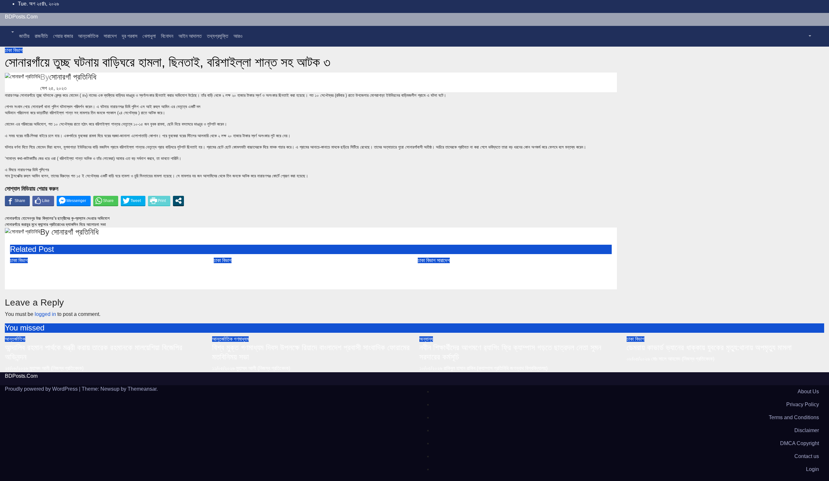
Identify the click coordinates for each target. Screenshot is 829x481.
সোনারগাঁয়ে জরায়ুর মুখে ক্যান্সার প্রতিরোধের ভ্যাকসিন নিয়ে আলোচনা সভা (55, 224)
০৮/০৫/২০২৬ (639, 359)
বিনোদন (167, 36)
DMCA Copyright (799, 443)
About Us (808, 391)
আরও (238, 36)
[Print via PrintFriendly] (159, 201)
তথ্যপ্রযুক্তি (217, 36)
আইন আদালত (190, 36)
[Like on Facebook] (43, 201)
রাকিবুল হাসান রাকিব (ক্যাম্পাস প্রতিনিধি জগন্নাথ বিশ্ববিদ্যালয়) (496, 368)
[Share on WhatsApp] (105, 201)
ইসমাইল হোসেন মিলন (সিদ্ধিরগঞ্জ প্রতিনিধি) (483, 280)
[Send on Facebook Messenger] (74, 201)
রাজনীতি (41, 36)
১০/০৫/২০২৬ (431, 368)
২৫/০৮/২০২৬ (17, 368)
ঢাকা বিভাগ (14, 50)
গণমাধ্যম (241, 339)
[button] (12, 32)
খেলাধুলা (149, 36)
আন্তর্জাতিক (88, 36)
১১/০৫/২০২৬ (224, 368)
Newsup (109, 389)
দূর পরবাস (129, 36)
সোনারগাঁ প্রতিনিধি (72, 77)
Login (812, 469)
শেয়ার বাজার (63, 36)
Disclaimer (806, 430)
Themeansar (142, 389)
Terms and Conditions (794, 417)
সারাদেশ (110, 36)
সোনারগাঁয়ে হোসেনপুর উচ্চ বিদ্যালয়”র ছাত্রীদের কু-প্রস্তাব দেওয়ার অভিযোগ (57, 218)
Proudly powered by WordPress (42, 389)
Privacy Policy (802, 404)
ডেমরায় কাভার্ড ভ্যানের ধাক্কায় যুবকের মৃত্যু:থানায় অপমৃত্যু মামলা (92, 268)
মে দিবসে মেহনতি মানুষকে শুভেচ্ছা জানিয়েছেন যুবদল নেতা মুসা (495, 268)
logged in (45, 314)
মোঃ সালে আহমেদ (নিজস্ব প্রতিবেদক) (63, 280)
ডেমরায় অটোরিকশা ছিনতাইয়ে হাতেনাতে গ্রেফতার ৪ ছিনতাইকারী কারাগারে (307, 268)
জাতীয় (24, 36)
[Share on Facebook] (17, 201)
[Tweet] (133, 201)
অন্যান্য (426, 339)
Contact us (806, 456)
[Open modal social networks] (178, 201)
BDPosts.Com (21, 16)
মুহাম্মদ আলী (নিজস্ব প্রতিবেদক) (56, 368)
